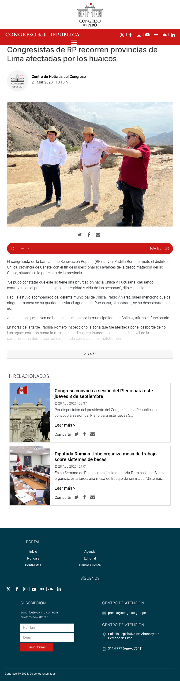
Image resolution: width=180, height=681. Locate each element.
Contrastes (33, 565)
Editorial (90, 558)
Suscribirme (36, 647)
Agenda (90, 551)
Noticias (33, 558)
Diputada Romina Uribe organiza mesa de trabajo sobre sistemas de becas (106, 456)
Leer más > (65, 425)
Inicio (33, 551)
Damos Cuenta (90, 565)
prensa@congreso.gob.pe (127, 613)
